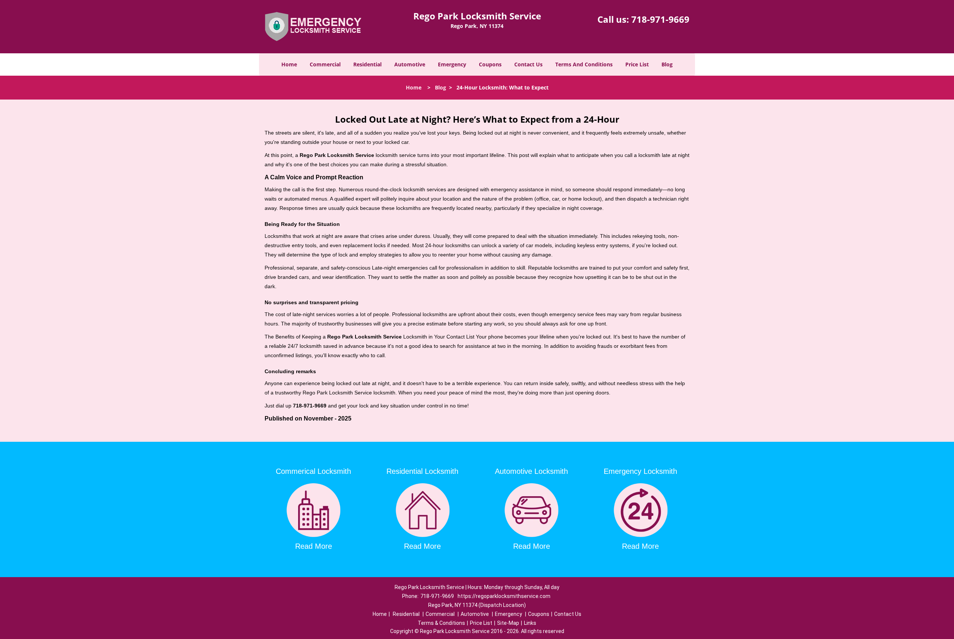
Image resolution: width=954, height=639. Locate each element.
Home (289, 64)
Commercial (325, 64)
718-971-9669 (660, 19)
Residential (367, 64)
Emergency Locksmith (640, 471)
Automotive (409, 64)
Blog (667, 64)
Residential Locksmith (422, 471)
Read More (313, 546)
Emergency (452, 64)
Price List (637, 64)
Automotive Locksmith (531, 471)
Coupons (490, 64)
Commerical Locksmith (313, 471)
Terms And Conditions (584, 64)
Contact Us (528, 64)
